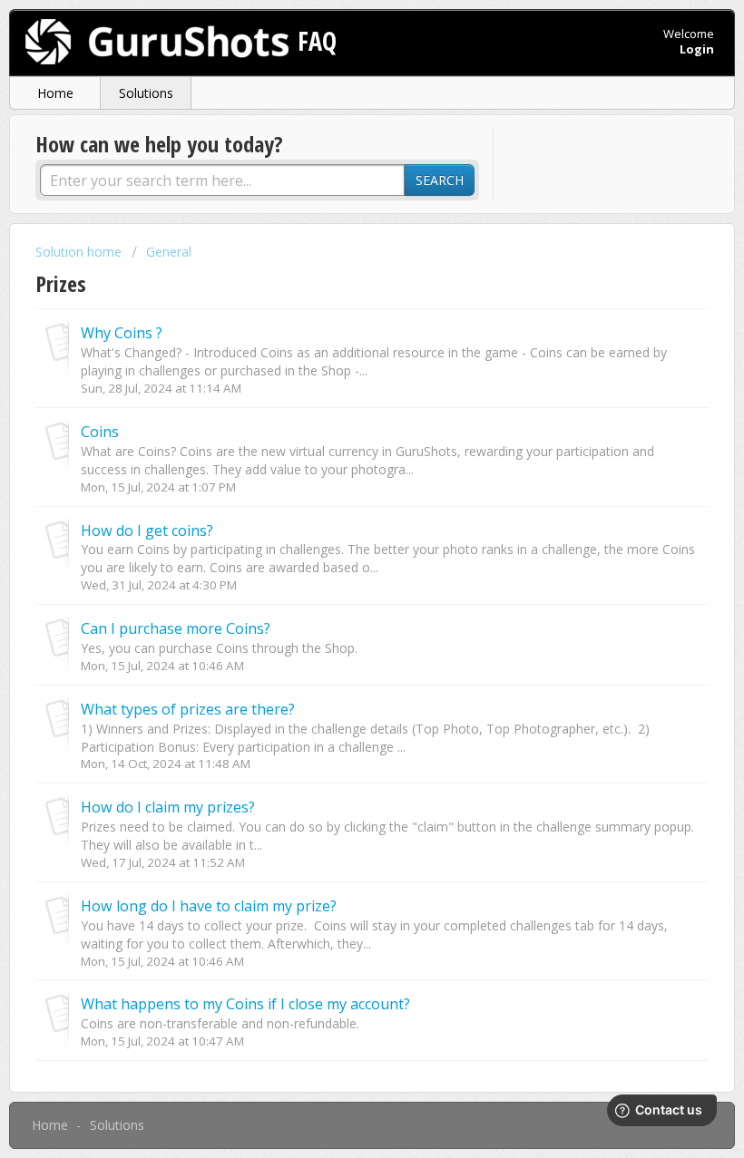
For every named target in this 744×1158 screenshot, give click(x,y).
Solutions (146, 93)
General (168, 251)
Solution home (80, 251)
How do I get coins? (147, 530)
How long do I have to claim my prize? (209, 906)
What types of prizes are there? (188, 709)
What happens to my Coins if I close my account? (245, 1004)
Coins (100, 432)
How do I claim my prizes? (168, 807)
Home (55, 93)
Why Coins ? (121, 333)
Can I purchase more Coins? (175, 628)
